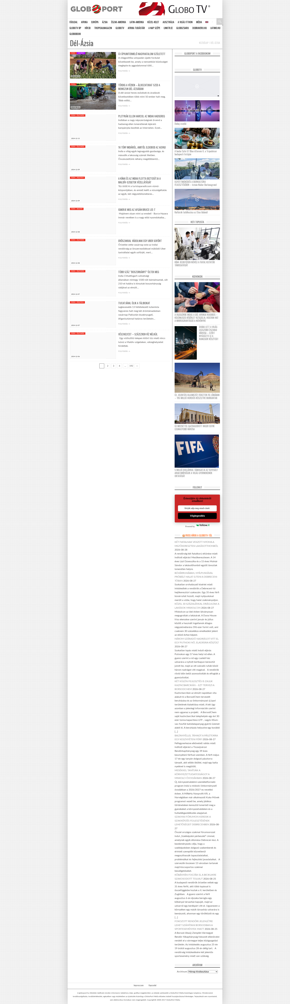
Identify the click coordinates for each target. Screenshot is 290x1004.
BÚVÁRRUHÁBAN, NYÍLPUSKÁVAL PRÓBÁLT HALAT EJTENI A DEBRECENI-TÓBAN (196, 577)
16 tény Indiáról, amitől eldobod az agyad (142, 147)
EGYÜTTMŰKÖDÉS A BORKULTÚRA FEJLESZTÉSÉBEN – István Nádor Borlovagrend (196, 183)
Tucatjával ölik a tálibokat (134, 303)
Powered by (190, 526)
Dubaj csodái (180, 124)
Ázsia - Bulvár (76, 209)
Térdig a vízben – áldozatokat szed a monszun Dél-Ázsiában (139, 87)
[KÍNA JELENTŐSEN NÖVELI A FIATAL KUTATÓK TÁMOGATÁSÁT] (198, 243)
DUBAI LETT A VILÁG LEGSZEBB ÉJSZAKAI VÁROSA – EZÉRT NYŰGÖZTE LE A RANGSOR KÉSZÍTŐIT (208, 333)
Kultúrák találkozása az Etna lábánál (191, 212)
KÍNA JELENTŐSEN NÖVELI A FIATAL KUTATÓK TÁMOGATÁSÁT (195, 263)
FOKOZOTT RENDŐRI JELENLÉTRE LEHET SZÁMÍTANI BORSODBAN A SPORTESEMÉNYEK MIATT (194, 925)
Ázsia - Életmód (77, 115)
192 (131, 366)
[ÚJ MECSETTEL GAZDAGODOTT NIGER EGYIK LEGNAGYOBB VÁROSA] (198, 413)
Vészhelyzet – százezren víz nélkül (138, 334)
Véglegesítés (197, 516)
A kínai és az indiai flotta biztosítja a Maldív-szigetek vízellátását (139, 180)
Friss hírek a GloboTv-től (198, 535)
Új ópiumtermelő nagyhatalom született (141, 54)
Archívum (182, 971)
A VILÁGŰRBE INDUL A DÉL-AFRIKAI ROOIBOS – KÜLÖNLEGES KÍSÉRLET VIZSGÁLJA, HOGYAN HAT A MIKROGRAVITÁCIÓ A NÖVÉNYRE (196, 318)
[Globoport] (96, 9)
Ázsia (73, 53)
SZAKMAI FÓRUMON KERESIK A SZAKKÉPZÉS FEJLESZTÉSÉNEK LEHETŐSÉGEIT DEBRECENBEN (193, 821)
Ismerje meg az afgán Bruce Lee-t (136, 210)
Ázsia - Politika (77, 177)
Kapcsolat (152, 985)
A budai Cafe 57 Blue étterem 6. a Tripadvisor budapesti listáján (196, 152)
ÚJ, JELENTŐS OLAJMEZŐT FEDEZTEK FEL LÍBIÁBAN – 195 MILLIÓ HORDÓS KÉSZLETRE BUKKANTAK (197, 396)
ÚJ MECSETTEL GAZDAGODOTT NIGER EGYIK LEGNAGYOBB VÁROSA (194, 427)
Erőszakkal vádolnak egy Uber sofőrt (140, 241)
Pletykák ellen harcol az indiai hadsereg (141, 116)
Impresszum (138, 985)
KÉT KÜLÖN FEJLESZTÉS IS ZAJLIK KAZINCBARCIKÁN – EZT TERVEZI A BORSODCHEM (194, 685)
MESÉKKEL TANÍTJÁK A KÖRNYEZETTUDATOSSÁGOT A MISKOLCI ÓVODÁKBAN (192, 774)
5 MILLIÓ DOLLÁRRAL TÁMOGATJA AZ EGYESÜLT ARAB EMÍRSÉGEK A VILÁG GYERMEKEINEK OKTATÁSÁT (196, 473)
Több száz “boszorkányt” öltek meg (138, 272)
